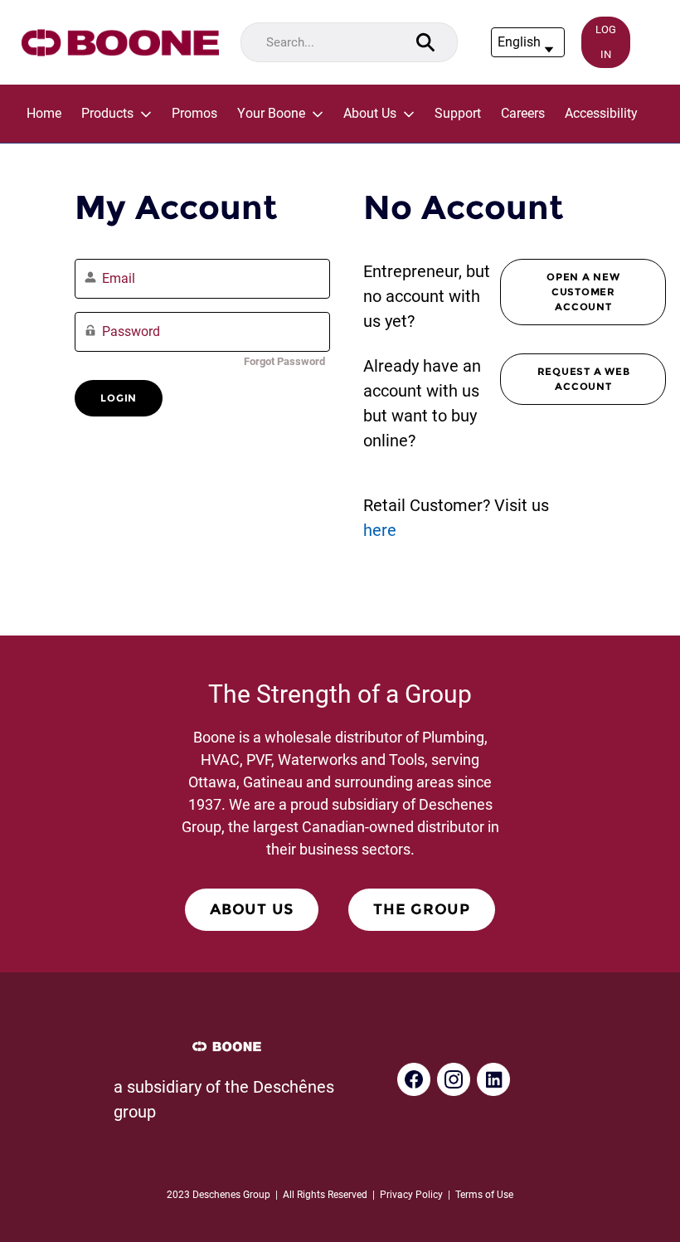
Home (44, 113)
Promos (194, 113)
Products (107, 113)
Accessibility (601, 113)
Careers (523, 113)
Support (458, 113)
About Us (369, 113)
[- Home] (120, 42)
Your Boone (271, 113)
